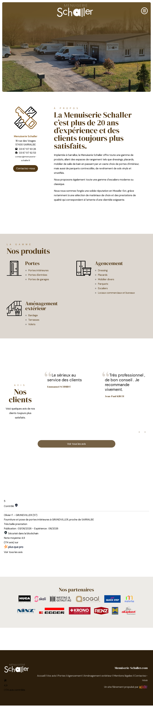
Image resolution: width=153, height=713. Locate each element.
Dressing (103, 270)
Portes (32, 263)
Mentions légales (123, 675)
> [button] (145, 432)
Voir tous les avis (76, 443)
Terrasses (33, 319)
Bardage (33, 315)
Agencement (109, 263)
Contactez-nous (25, 168)
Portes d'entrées (37, 274)
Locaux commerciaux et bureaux (116, 292)
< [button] (139, 432)
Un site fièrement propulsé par (121, 687)
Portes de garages (38, 279)
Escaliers (103, 288)
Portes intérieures (38, 270)
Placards (102, 274)
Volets (31, 324)
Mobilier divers (106, 279)
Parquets (103, 283)
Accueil (41, 675)
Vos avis (51, 675)
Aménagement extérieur (41, 306)
